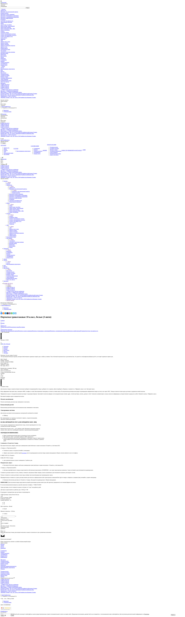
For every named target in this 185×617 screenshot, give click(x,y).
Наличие (5, 347)
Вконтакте (6, 110)
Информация (4, 557)
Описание (5, 346)
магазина (24, 453)
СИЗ (10, 227)
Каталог (8, 183)
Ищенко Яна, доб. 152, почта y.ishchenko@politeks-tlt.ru (17, 94)
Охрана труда (4, 555)
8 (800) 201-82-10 (5, 84)
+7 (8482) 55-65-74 (9, 89)
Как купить (9, 270)
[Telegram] (15, 313)
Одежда (11, 216)
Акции (2, 545)
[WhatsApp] (11, 313)
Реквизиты (3, 565)
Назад (9, 182)
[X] (7, 313)
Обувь (10, 205)
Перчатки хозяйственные (74, 331)
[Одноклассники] (3, 313)
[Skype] (13, 313)
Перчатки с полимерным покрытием (59, 331)
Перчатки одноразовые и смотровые (41, 331)
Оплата (5, 351)
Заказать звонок (10, 300)
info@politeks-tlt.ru (6, 106)
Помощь (3, 568)
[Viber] (9, 313)
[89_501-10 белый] (5, 344)
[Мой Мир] (5, 313)
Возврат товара (4, 563)
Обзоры (2, 576)
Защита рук (12, 187)
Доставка (5, 352)
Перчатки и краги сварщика (25, 331)
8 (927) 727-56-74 (5, 88)
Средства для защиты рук (91, 331)
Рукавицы (83, 331)
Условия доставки (5, 562)
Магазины (3, 559)
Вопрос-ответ (4, 575)
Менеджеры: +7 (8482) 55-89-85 (11, 92)
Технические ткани (14, 327)
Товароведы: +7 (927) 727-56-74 (8, 96)
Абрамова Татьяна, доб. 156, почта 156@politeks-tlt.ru (18, 97)
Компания (8, 251)
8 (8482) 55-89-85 (5, 87)
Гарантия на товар (5, 574)
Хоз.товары (12, 240)
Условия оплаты (5, 561)
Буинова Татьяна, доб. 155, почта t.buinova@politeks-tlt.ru (19, 93)
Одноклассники (7, 111)
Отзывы (5, 349)
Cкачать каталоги (5, 553)
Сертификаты (4, 554)
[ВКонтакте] (1, 313)
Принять (173, 614)
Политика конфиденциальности (8, 566)
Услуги (8, 262)
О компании (4, 550)
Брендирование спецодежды (8, 567)
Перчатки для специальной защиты (21, 191)
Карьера (3, 552)
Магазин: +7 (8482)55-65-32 (9, 91)
